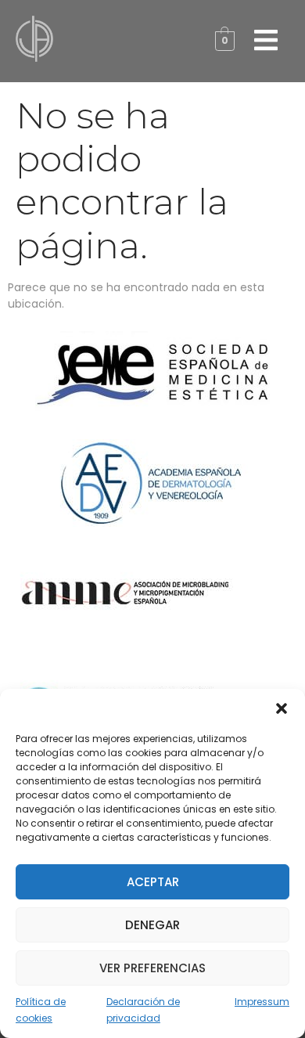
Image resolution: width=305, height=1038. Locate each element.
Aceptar (153, 882)
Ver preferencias (152, 968)
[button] (281, 708)
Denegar (152, 925)
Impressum (262, 1001)
